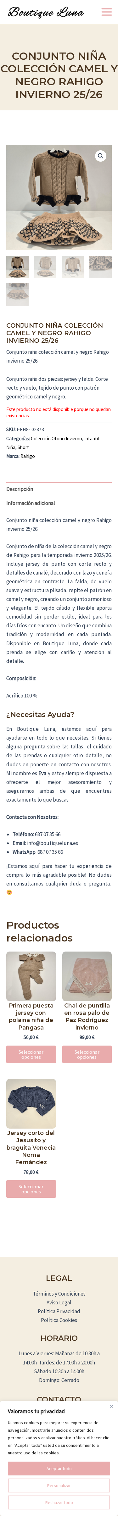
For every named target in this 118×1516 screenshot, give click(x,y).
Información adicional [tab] (30, 503)
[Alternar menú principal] (107, 12)
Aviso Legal (59, 1302)
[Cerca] (111, 1406)
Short (23, 447)
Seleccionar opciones (31, 1054)
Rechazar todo (59, 1502)
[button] (100, 156)
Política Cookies (59, 1320)
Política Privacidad (59, 1311)
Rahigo (27, 456)
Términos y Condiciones (59, 1293)
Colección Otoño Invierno (56, 438)
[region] (59, 1458)
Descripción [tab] (19, 489)
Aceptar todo (59, 1468)
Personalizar (59, 1485)
